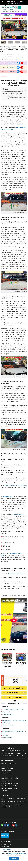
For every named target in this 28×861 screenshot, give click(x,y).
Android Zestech (5, 846)
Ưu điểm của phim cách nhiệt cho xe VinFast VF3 (16, 98)
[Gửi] (19, 7)
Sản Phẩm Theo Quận (20, 11)
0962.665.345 (6, 712)
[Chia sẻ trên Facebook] (5, 825)
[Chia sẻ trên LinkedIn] (16, 825)
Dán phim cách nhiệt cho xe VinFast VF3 (15, 485)
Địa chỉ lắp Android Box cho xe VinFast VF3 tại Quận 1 (21, 664)
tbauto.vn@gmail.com (7, 714)
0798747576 (11, 71)
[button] (26, 7)
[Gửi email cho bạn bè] (10, 825)
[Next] (24, 26)
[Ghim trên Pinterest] (13, 825)
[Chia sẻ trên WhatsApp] (2, 825)
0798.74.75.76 (6, 722)
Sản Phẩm (11, 11)
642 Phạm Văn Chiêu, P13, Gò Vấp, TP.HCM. (13, 709)
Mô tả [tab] (3, 76)
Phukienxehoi (18, 514)
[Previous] (3, 26)
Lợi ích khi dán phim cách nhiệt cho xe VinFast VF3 (15, 95)
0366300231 (12, 67)
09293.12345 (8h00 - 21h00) (16, 693)
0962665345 (12, 63)
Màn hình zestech (6, 844)
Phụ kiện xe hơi (7, 496)
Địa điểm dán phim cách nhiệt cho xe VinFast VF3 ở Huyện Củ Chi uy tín (13, 92)
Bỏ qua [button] (19, 3)
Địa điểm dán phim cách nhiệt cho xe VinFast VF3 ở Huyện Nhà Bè (7, 664)
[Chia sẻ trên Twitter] (8, 825)
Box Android (22, 853)
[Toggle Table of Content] (23, 89)
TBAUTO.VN (6, 849)
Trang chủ (5, 11)
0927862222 (6, 735)
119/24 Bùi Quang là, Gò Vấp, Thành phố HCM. (14, 720)
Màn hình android (13, 853)
